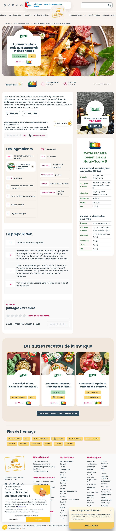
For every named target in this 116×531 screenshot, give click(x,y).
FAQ (23, 528)
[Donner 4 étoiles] (20, 315)
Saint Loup (105, 503)
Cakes (62, 467)
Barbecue (63, 496)
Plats (62, 518)
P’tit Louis (105, 486)
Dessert (63, 502)
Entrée (62, 507)
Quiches (63, 477)
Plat (32, 56)
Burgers (63, 464)
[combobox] (95, 5)
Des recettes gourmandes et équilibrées (44, 468)
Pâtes (62, 475)
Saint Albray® (106, 500)
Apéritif (63, 494)
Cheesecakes (65, 469)
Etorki (89, 500)
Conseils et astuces (40, 471)
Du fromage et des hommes (44, 482)
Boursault (91, 467)
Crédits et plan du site (11, 528)
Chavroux (91, 490)
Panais (47, 444)
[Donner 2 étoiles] (12, 315)
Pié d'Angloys (106, 489)
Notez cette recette (38, 315)
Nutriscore (76, 439)
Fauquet (90, 503)
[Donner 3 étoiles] (16, 315)
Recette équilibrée (41, 439)
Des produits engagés (41, 464)
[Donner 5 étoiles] (24, 315)
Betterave (36, 444)
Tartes (62, 488)
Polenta (12, 444)
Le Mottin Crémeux (104, 477)
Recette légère (92, 439)
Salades (63, 483)
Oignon (58, 444)
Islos (102, 471)
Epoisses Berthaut (90, 496)
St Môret (104, 505)
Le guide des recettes (21, 23)
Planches (63, 515)
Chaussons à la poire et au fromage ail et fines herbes (92, 386)
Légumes (60, 439)
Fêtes (62, 510)
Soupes (63, 486)
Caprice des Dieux (92, 481)
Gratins (63, 472)
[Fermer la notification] (111, 510)
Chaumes (91, 487)
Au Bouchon (92, 464)
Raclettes (63, 480)
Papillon (104, 484)
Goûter (63, 513)
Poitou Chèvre (106, 492)
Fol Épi (90, 505)
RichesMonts (106, 494)
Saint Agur (105, 497)
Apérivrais (91, 461)
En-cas (62, 505)
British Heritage (90, 476)
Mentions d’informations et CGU (35, 525)
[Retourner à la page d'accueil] (58, 12)
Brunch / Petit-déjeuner (69, 499)
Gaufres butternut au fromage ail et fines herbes (58, 386)
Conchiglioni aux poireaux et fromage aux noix (23, 386)
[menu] (15, 15)
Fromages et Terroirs (44, 477)
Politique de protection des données (62, 525)
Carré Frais (91, 484)
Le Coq (103, 473)
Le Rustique (105, 481)
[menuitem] (15, 15)
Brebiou (90, 469)
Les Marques (94, 457)
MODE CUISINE (61, 123)
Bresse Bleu (91, 472)
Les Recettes (67, 457)
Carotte (23, 444)
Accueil (7, 23)
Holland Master (104, 467)
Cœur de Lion (92, 492)
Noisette (69, 444)
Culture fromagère (40, 484)
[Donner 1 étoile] (8, 315)
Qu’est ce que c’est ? (41, 461)
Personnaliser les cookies (12, 525)
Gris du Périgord (104, 462)
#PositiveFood (19, 56)
